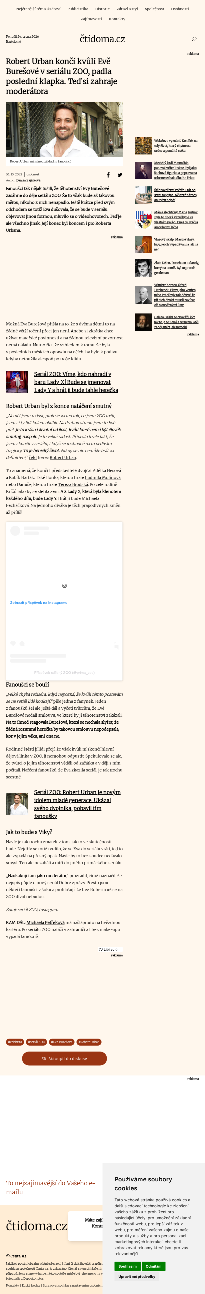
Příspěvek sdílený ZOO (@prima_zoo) (64, 673)
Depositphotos (33, 1278)
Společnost (154, 9)
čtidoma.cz (103, 39)
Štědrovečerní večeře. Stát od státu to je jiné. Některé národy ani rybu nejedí (175, 195)
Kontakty (117, 19)
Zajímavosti (91, 19)
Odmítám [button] (154, 1266)
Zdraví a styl (127, 9)
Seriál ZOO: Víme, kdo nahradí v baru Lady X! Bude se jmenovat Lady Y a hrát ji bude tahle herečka (76, 382)
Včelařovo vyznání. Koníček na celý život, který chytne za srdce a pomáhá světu (176, 145)
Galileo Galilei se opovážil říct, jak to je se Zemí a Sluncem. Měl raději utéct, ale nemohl (176, 322)
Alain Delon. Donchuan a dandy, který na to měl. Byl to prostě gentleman (176, 268)
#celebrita (15, 1042)
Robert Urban (63, 457)
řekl (33, 457)
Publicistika (78, 9)
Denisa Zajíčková (28, 180)
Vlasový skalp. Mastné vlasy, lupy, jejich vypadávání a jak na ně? (176, 244)
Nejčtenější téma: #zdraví (38, 9)
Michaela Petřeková (45, 922)
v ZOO (36, 756)
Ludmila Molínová (102, 477)
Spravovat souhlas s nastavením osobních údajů (77, 1285)
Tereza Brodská (73, 484)
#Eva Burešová (61, 1042)
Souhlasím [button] (127, 1266)
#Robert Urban (89, 1042)
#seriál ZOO (36, 1042)
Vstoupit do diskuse (67, 1058)
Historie (102, 9)
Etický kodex (31, 1285)
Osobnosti (180, 9)
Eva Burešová (33, 323)
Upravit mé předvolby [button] (136, 1276)
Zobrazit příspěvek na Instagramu (39, 603)
